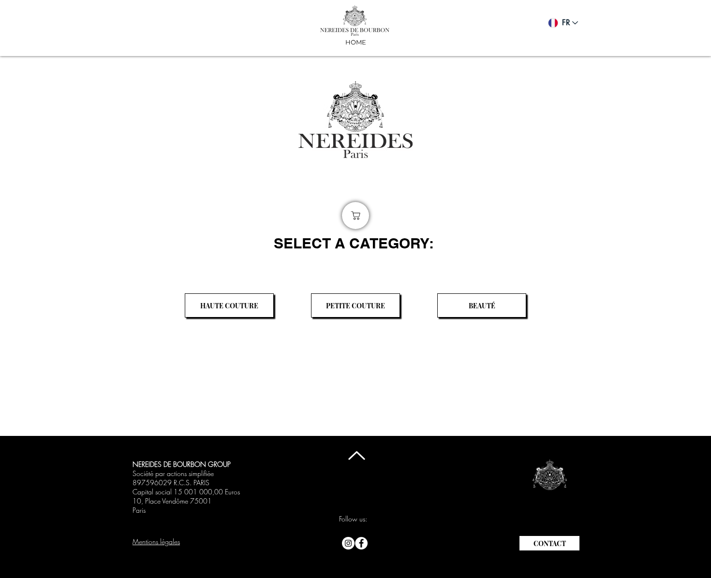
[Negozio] (355, 215)
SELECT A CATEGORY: (354, 243)
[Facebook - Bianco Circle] (361, 543)
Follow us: (353, 518)
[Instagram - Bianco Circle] (348, 543)
